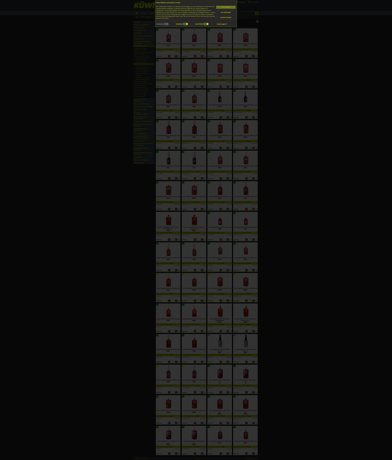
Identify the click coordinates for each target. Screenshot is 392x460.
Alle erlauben (226, 7)
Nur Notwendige (226, 12)
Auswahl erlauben (225, 17)
